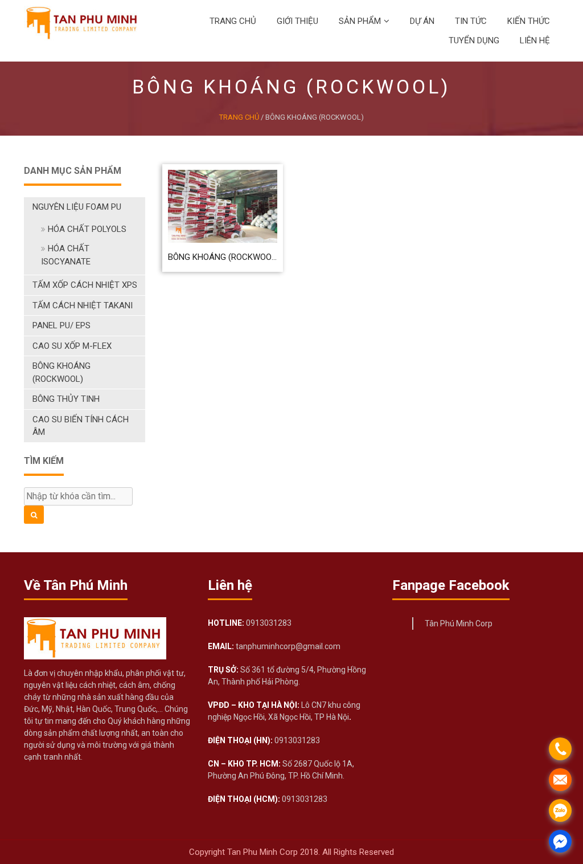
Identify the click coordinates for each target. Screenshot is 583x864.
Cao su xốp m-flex (72, 346)
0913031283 (268, 622)
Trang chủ (233, 21)
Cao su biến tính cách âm (80, 426)
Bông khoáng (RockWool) (61, 372)
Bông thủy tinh (66, 399)
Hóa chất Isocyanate (66, 255)
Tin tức (471, 21)
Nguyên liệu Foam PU (76, 207)
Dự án (422, 21)
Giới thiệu (297, 21)
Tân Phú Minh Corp (458, 623)
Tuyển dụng (474, 40)
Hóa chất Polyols (87, 229)
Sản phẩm (360, 21)
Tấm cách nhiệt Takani (82, 305)
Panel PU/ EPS (61, 325)
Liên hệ (535, 40)
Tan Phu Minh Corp (263, 852)
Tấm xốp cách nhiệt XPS (84, 285)
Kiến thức (528, 21)
